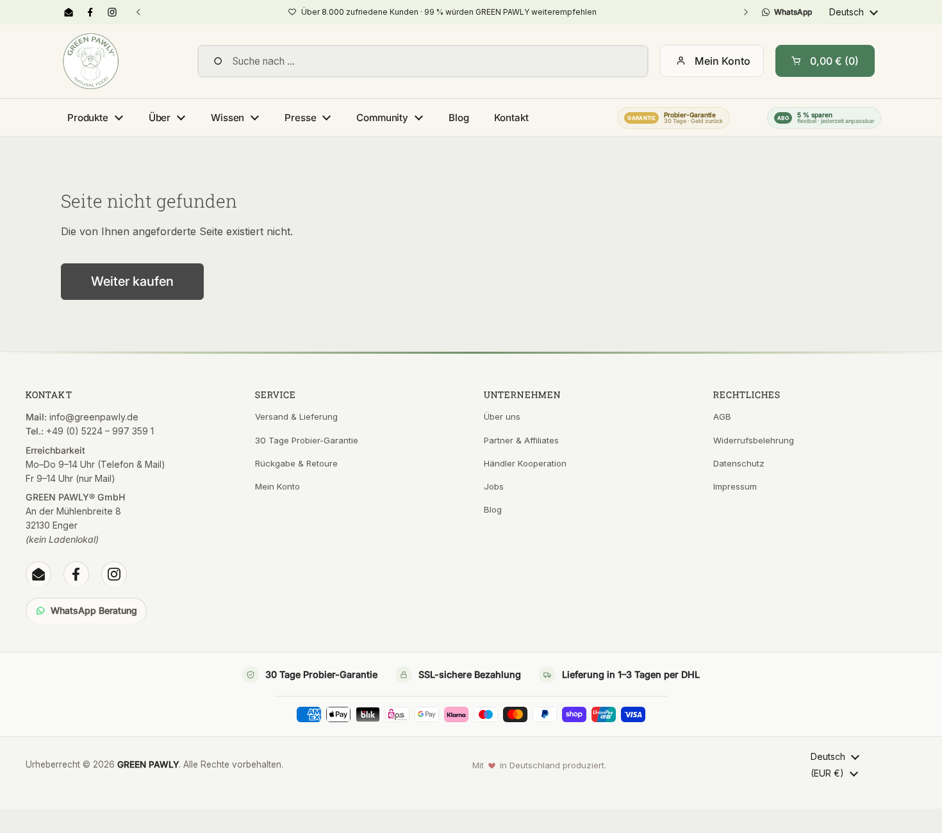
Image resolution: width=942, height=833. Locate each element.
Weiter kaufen (132, 281)
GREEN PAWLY (148, 764)
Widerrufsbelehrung (753, 440)
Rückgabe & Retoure (296, 463)
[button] (825, 61)
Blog (493, 509)
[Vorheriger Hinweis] (138, 12)
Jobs (494, 486)
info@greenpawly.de (93, 416)
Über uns (502, 416)
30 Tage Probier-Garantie (306, 440)
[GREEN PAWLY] (90, 61)
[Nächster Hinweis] (745, 12)
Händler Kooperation (525, 463)
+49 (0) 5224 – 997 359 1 (100, 430)
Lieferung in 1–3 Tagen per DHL (631, 674)
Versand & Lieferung (296, 416)
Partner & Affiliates (521, 440)
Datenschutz (738, 463)
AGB (722, 416)
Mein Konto (722, 60)
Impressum (735, 486)
